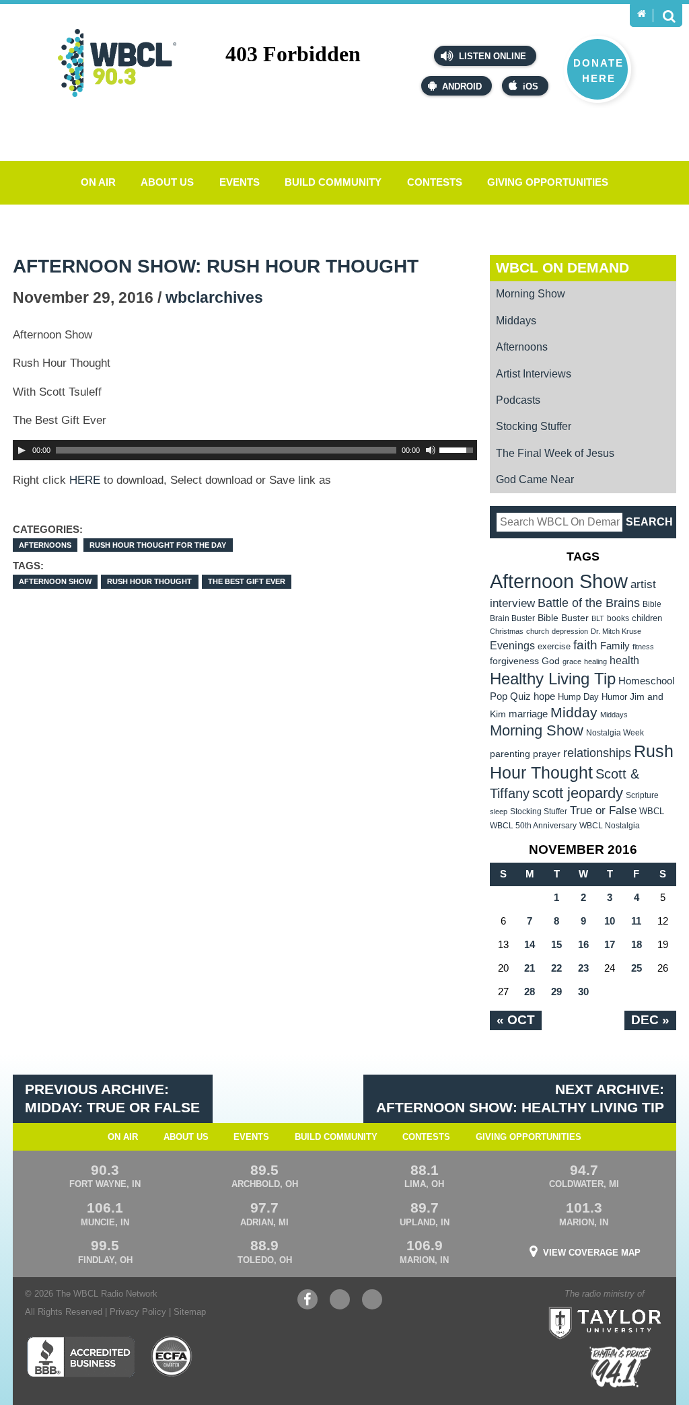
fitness (643, 647)
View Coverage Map (592, 1252)
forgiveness (514, 661)
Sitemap (190, 1312)
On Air (98, 182)
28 (529, 991)
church (537, 631)
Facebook (307, 1306)
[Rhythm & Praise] (620, 1367)
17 (609, 944)
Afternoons (45, 545)
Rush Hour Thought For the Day (157, 545)
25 (636, 968)
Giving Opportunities (547, 182)
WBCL (651, 811)
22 (556, 968)
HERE (84, 480)
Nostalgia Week (615, 732)
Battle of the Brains (589, 603)
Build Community (333, 182)
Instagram (372, 1306)
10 (609, 921)
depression (570, 631)
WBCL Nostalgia (609, 825)
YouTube (340, 1306)
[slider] (458, 449)
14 (529, 944)
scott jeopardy (577, 793)
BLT (597, 618)
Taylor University (631, 1306)
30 (583, 991)
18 (636, 944)
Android (462, 86)
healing (595, 661)
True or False (603, 810)
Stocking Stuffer (533, 426)
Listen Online (491, 56)
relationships (597, 753)
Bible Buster (563, 618)
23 (583, 968)
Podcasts (518, 400)
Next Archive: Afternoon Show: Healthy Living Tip (520, 1098)
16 (583, 944)
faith (585, 645)
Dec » (650, 1020)
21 (529, 968)
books (618, 618)
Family (615, 645)
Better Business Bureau (80, 1356)
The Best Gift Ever (246, 581)
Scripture (642, 795)
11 (636, 921)
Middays (516, 320)
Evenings (512, 645)
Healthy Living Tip (553, 679)
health (624, 660)
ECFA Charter (172, 1356)
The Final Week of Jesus (555, 453)
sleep (498, 811)
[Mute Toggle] (430, 450)
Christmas (506, 631)
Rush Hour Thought (149, 581)
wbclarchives (214, 297)
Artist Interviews (533, 374)
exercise (554, 646)
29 (556, 991)
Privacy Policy (138, 1312)
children (647, 618)
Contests (434, 182)
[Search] (669, 15)
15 (556, 944)
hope (544, 696)
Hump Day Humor (592, 697)
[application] (245, 450)
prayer (546, 753)
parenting (510, 753)
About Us (167, 182)
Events (239, 182)
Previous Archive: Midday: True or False (112, 1098)
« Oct (516, 1020)
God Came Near (535, 479)
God (551, 661)
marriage (528, 714)
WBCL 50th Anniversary (533, 825)
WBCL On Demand (562, 267)
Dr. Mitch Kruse (616, 631)
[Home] (641, 14)
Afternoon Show (55, 581)
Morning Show (530, 293)
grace (572, 661)
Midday (573, 712)
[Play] (21, 450)
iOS (530, 86)
